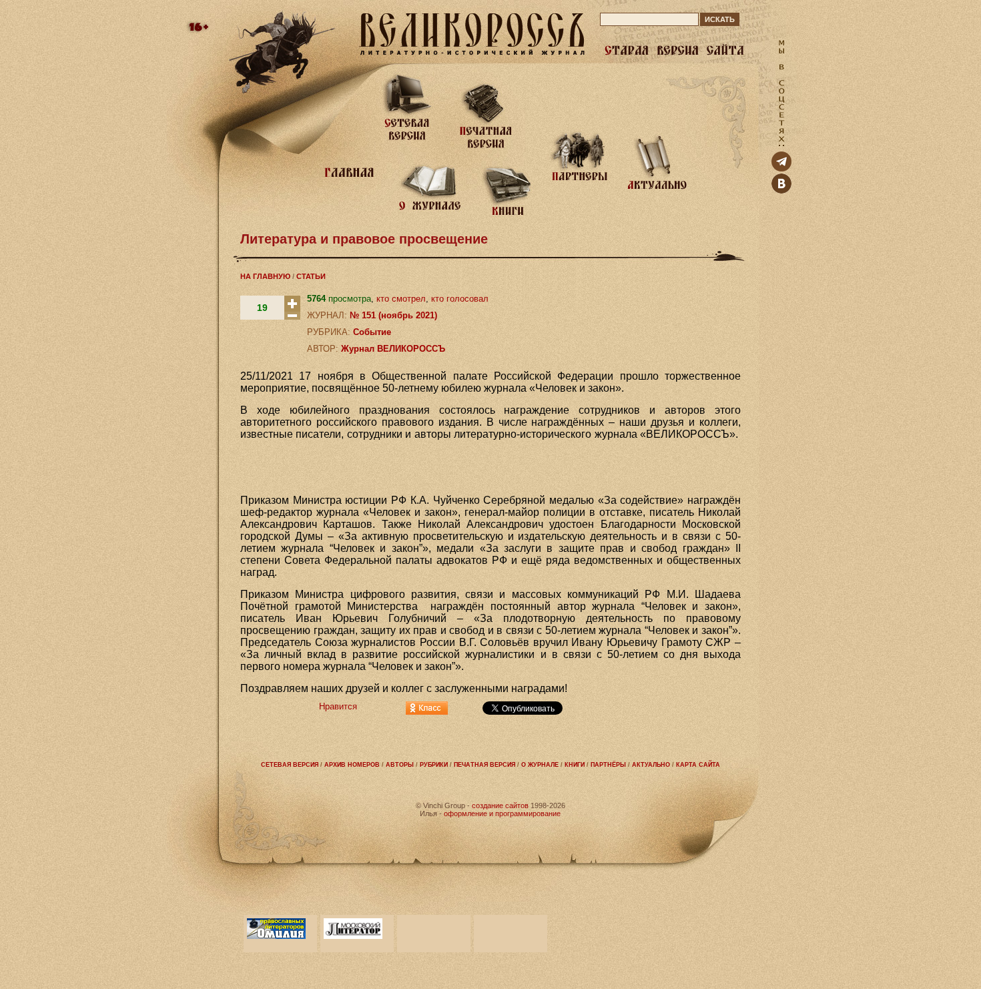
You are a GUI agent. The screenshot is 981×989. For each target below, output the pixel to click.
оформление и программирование (502, 813)
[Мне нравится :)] (292, 309)
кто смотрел (401, 299)
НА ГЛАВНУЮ (265, 276)
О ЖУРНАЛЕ (540, 764)
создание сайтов (500, 805)
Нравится (338, 706)
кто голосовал (459, 299)
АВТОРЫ (400, 764)
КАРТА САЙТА (698, 764)
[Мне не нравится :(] (292, 317)
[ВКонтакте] (781, 191)
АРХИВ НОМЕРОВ (352, 764)
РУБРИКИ (434, 764)
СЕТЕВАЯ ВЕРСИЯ (289, 764)
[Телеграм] (781, 168)
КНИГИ (575, 764)
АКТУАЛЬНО (651, 764)
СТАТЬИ (311, 276)
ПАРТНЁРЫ (608, 764)
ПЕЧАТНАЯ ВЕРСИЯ (484, 764)
